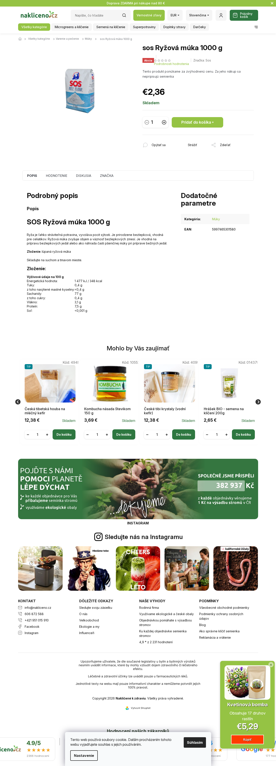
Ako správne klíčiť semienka (219, 631)
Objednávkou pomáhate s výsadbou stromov (165, 622)
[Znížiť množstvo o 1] (147, 122)
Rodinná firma (149, 607)
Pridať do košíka (196, 122)
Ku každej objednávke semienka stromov (163, 633)
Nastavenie (84, 755)
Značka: (202, 60)
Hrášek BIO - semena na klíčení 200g (224, 411)
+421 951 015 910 (37, 620)
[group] (48, 402)
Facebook (32, 626)
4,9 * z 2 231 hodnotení (156, 642)
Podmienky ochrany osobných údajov (221, 616)
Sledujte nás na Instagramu (144, 537)
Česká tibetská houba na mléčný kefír (45, 411)
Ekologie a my (89, 626)
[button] (50, 431)
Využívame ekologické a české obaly (166, 614)
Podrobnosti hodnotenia (171, 64)
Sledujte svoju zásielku (95, 607)
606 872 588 (34, 614)
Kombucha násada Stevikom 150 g (107, 411)
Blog (202, 625)
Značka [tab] (106, 176)
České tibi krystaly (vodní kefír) (165, 411)
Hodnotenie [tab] (56, 176)
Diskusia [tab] (83, 176)
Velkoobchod (89, 620)
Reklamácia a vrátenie (215, 637)
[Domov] (21, 39)
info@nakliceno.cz (38, 607)
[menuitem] (34, 27)
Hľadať (126, 17)
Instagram (31, 633)
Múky (216, 219)
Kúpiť (247, 739)
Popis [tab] (32, 176)
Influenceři (86, 633)
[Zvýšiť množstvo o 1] (164, 122)
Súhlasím (195, 742)
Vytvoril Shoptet (141, 708)
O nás (83, 614)
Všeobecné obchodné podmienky (224, 607)
